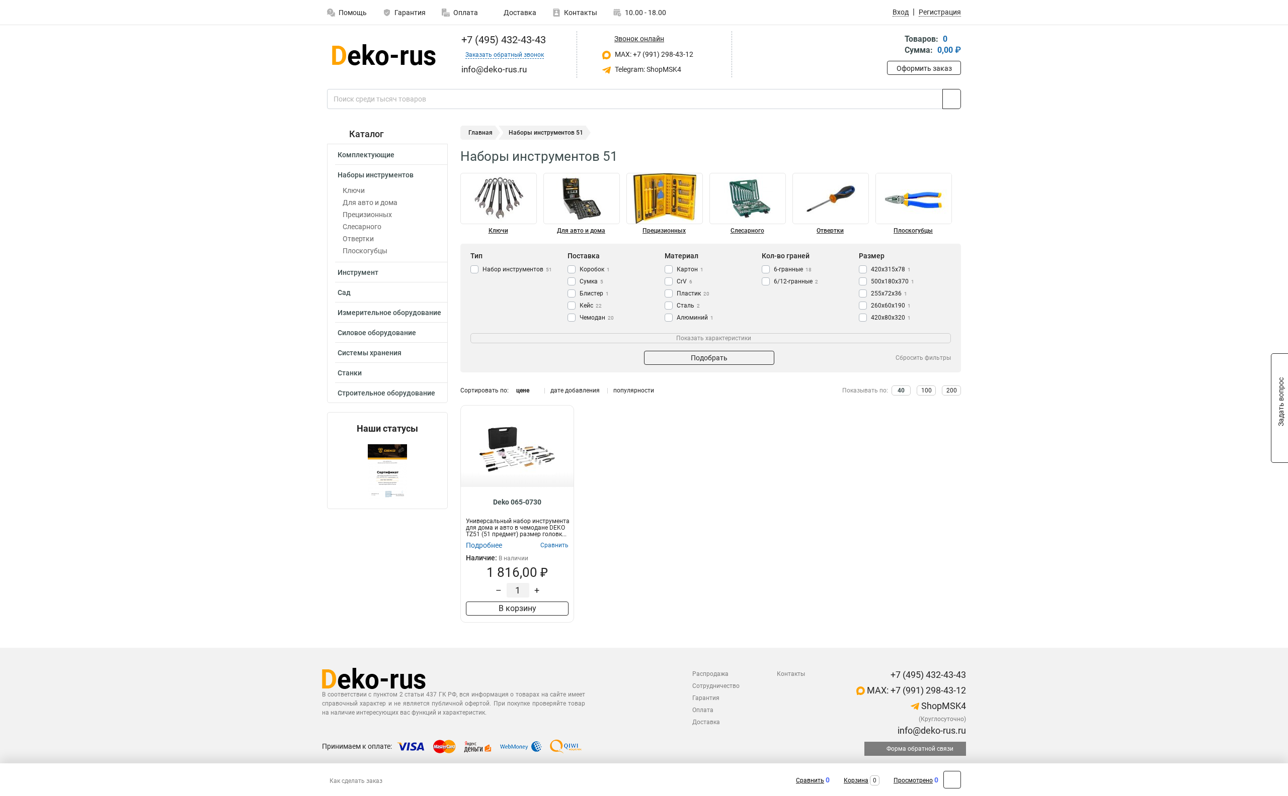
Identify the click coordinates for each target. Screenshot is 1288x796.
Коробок (595, 269)
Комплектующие (366, 155)
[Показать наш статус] (387, 471)
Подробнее (484, 545)
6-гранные (793, 269)
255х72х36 (889, 293)
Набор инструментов (517, 269)
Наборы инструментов (376, 175)
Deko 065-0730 (517, 502)
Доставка (519, 13)
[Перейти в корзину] (894, 45)
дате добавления (575, 390)
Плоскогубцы (365, 251)
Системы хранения (369, 353)
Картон (690, 269)
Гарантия (410, 13)
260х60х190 (891, 305)
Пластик (693, 293)
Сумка (591, 281)
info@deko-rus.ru (931, 730)
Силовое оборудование (377, 333)
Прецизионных (367, 215)
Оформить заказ (924, 68)
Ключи (354, 190)
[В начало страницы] (952, 779)
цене (522, 390)
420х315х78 (891, 269)
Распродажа (710, 673)
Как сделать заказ (356, 780)
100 (926, 390)
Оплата (465, 13)
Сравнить (810, 780)
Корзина (856, 780)
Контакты (580, 13)
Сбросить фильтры (923, 357)
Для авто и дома (370, 202)
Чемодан (597, 317)
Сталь (688, 305)
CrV (684, 281)
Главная (480, 132)
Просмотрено (913, 780)
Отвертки (358, 239)
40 (901, 390)
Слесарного (362, 227)
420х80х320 (891, 317)
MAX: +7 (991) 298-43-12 (653, 54)
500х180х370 (892, 281)
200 (951, 390)
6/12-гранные (796, 281)
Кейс (591, 305)
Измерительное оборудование (389, 313)
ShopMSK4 (942, 706)
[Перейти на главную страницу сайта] (383, 54)
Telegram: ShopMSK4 (647, 69)
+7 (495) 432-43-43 (502, 40)
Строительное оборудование (386, 393)
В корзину (517, 608)
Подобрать (709, 358)
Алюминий (695, 317)
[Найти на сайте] (951, 99)
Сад (344, 292)
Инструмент (358, 272)
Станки (350, 373)
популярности (633, 390)
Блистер (594, 293)
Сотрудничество (716, 685)
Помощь (353, 13)
